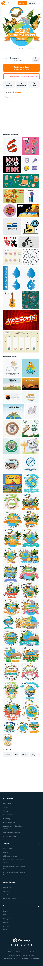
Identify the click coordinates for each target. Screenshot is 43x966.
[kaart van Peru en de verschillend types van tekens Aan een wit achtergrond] (29, 298)
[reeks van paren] (12, 168)
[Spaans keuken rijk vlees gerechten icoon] (13, 236)
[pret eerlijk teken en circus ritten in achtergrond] (12, 676)
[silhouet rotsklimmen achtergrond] (14, 266)
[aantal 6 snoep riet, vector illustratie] (12, 149)
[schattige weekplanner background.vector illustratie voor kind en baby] (21, 452)
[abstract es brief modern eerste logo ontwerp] (12, 282)
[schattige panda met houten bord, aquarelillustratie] (12, 620)
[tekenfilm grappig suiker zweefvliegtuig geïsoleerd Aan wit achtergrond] (12, 638)
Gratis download (21, 68)
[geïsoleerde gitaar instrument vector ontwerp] (12, 392)
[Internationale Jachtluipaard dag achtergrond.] (12, 497)
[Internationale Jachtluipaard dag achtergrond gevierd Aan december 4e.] (12, 513)
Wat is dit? (18, 92)
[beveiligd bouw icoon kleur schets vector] (12, 301)
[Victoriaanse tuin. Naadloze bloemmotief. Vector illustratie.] (12, 410)
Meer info (8, 100)
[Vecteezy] (3, 3)
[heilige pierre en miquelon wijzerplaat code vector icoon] (25, 251)
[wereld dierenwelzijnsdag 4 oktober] (28, 695)
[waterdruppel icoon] (21, 370)
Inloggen (32, 3)
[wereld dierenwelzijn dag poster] (11, 696)
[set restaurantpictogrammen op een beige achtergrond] (12, 331)
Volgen (36, 60)
